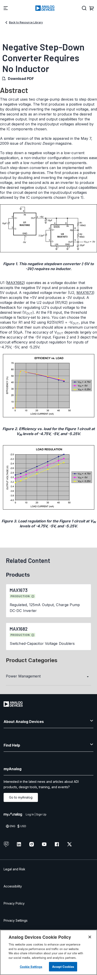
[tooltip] (33, 596)
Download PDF (21, 78)
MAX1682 (15, 282)
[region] (48, 952)
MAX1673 (84, 292)
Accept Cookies (63, 966)
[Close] (90, 937)
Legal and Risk (14, 869)
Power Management (23, 676)
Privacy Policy (14, 903)
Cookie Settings (31, 966)
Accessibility (13, 886)
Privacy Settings (16, 920)
